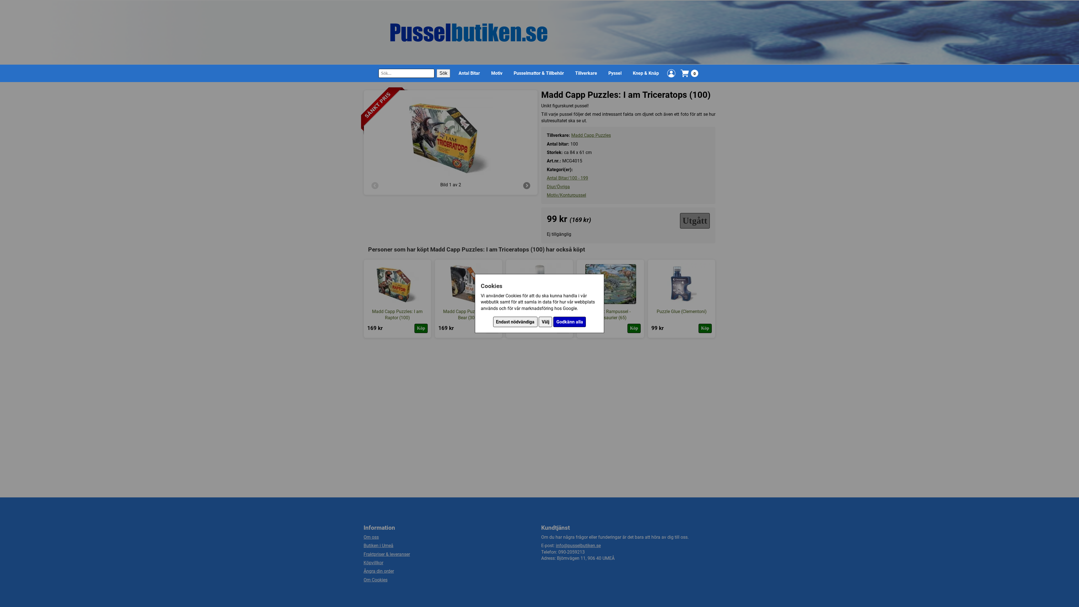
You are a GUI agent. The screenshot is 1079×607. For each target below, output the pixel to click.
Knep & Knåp (646, 73)
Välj (545, 322)
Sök (443, 73)
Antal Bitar (469, 73)
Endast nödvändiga (515, 322)
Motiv (496, 73)
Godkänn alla (569, 322)
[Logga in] (671, 73)
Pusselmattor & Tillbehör (539, 73)
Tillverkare (586, 73)
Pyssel (615, 73)
